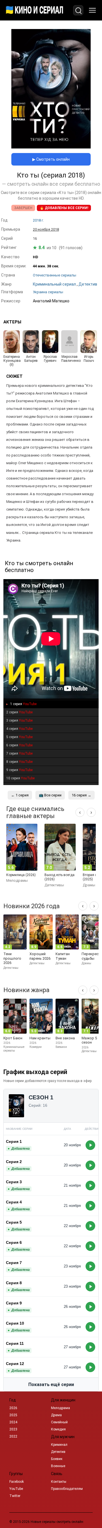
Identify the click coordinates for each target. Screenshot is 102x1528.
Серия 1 (14, 1141)
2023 (13, 1429)
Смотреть (90, 1145)
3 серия (19, 720)
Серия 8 (14, 1283)
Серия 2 (14, 1161)
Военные (58, 1466)
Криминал (59, 1445)
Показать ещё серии (51, 1384)
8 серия (19, 762)
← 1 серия (20, 795)
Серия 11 (15, 1343)
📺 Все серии (50, 795)
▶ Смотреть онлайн (51, 159)
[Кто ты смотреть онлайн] (51, 147)
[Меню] (92, 10)
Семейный (59, 1422)
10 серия (20, 778)
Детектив (58, 1452)
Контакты (58, 1482)
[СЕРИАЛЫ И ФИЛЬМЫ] (34, 10)
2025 (13, 1415)
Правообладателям (67, 1489)
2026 (13, 1408)
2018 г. (38, 220)
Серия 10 (15, 1323)
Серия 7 (14, 1262)
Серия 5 (14, 1222)
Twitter (14, 1496)
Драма (56, 1415)
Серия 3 (14, 1182)
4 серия (19, 729)
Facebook (16, 1482)
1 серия (23, 704)
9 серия (19, 770)
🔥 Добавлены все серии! (64, 208)
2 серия (19, 712)
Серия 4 (14, 1202)
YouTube (16, 1489)
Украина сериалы (48, 292)
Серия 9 (14, 1303)
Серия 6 (14, 1242)
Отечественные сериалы (54, 275)
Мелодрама (60, 1408)
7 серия (19, 753)
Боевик (56, 1459)
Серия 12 (15, 1363)
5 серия (19, 737)
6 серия (19, 745)
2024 (13, 1422)
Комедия (58, 1429)
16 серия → (81, 795)
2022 (13, 1436)
